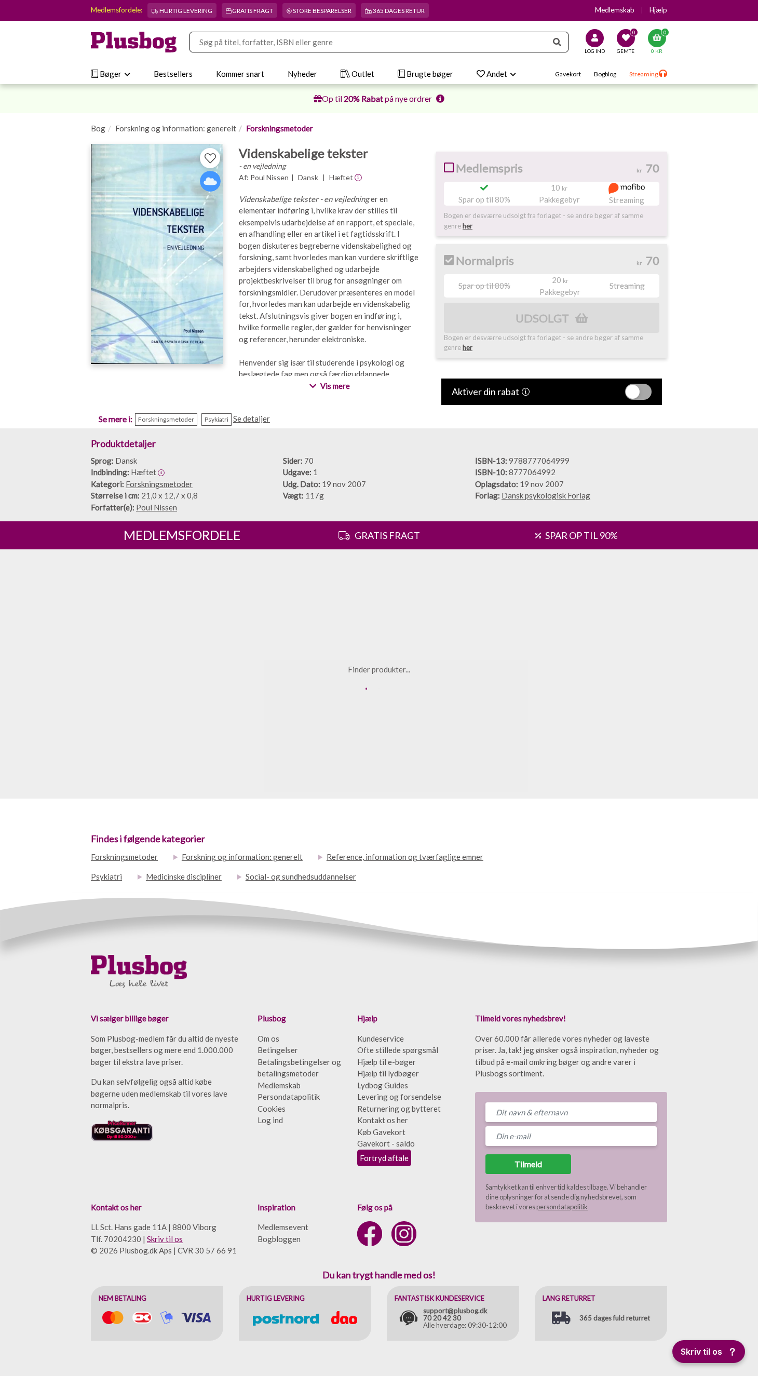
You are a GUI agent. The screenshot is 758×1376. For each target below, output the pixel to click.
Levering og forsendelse (399, 1096)
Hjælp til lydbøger (388, 1073)
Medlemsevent (283, 1227)
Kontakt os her (382, 1120)
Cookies (272, 1108)
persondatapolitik (562, 1207)
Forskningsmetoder (279, 128)
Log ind (270, 1120)
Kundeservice (380, 1038)
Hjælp (658, 10)
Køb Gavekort (381, 1132)
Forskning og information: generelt (175, 128)
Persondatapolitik (289, 1096)
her (467, 226)
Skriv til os (165, 1239)
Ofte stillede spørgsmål (397, 1050)
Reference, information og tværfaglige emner (405, 856)
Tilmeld (528, 1164)
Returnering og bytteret (399, 1108)
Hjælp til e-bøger (386, 1062)
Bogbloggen (279, 1239)
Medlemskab (614, 10)
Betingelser (278, 1050)
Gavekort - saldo (386, 1143)
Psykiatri (106, 876)
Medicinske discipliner (184, 876)
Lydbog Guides (382, 1085)
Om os (268, 1038)
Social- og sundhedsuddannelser (301, 876)
